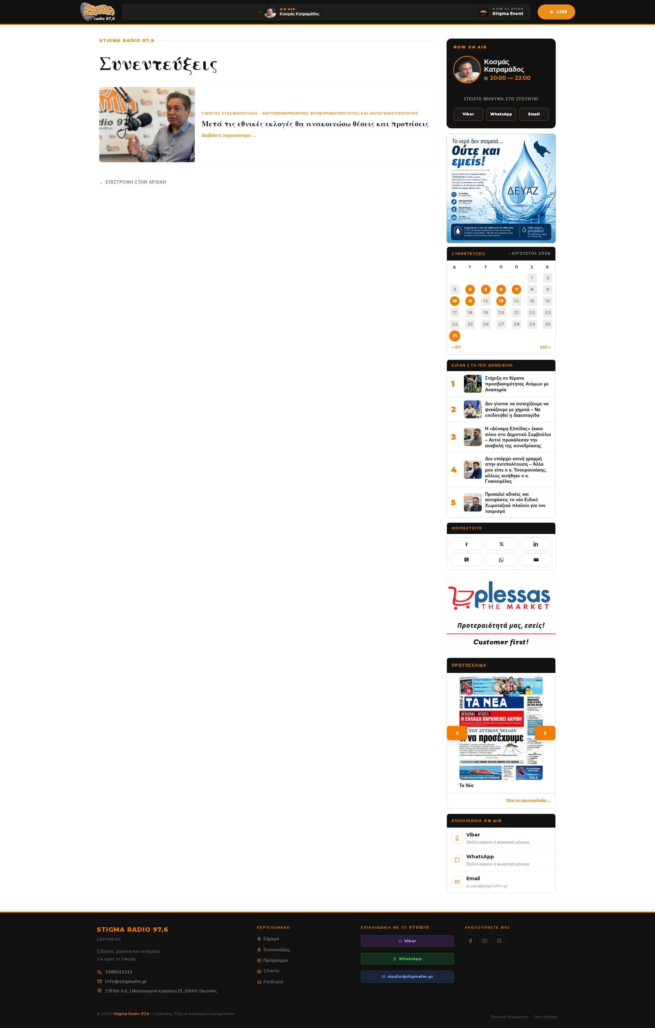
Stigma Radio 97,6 (131, 1013)
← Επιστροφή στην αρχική (132, 182)
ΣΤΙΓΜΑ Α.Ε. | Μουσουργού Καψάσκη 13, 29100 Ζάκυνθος (161, 991)
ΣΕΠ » (545, 347)
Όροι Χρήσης (546, 1016)
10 (454, 301)
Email (534, 114)
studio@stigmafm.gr (410, 976)
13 (501, 301)
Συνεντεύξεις (276, 949)
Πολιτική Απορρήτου (509, 1016)
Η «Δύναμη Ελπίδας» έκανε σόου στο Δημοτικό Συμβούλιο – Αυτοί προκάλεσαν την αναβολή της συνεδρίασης (518, 437)
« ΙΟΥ (456, 347)
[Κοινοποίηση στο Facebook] (466, 543)
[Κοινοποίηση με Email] (536, 559)
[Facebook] (470, 940)
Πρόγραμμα (275, 960)
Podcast (273, 981)
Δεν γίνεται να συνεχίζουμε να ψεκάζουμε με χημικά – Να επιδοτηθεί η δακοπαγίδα (517, 409)
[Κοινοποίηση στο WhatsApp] (501, 559)
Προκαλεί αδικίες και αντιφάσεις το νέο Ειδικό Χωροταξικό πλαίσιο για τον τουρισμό (515, 502)
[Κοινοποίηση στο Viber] (466, 559)
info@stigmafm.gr (126, 981)
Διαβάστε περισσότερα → (229, 135)
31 (454, 335)
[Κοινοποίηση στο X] (501, 543)
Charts (271, 970)
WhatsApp (501, 114)
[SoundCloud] (499, 940)
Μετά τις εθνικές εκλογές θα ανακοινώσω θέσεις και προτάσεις (315, 123)
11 (470, 301)
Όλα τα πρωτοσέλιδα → (528, 800)
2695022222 (118, 971)
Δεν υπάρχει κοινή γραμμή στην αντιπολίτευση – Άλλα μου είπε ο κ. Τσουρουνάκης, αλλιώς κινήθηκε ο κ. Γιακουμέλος (516, 470)
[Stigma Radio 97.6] (97, 12)
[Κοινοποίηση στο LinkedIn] (536, 543)
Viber (468, 114)
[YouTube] (485, 940)
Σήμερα (271, 938)
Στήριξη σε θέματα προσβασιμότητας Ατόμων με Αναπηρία (517, 383)
